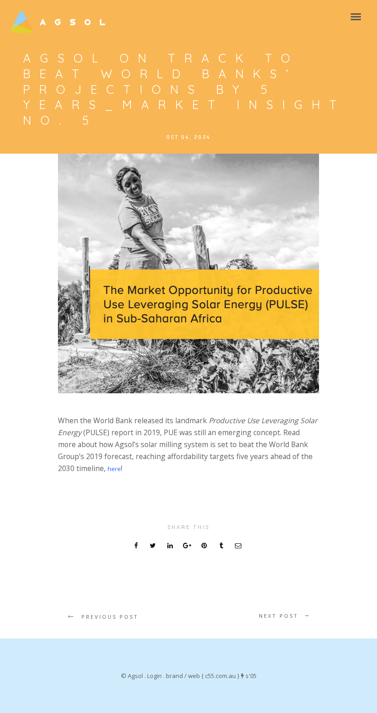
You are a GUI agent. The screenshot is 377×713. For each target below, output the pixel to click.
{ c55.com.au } (220, 676)
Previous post (109, 616)
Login (154, 676)
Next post (278, 615)
